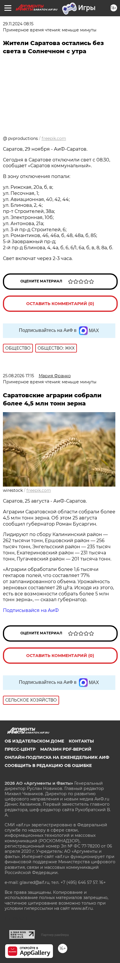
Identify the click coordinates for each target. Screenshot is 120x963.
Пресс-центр (20, 749)
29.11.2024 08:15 (18, 23)
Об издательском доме (34, 741)
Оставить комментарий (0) (60, 303)
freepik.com (54, 138)
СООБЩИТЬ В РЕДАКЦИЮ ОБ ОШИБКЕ (48, 765)
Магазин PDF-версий (65, 749)
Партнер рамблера (55, 935)
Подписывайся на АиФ (31, 610)
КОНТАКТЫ (81, 741)
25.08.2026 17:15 (18, 375)
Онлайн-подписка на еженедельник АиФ (57, 757)
